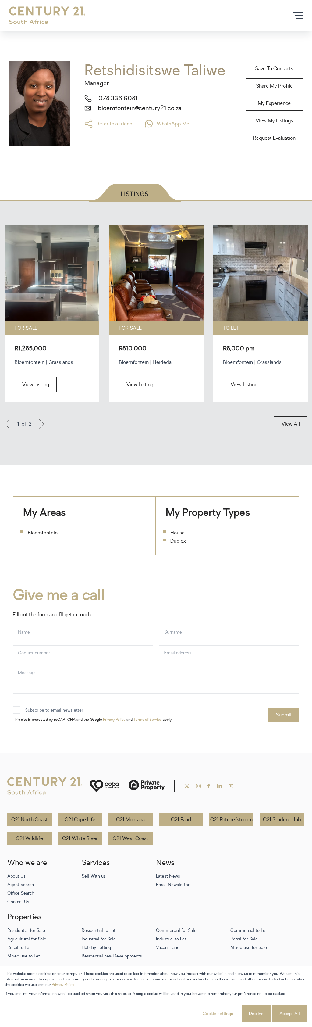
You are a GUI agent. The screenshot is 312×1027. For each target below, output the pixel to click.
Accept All (289, 1014)
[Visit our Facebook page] (208, 786)
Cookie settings (218, 1014)
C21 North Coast (29, 819)
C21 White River (80, 838)
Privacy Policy (114, 719)
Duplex (178, 541)
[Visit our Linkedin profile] (219, 786)
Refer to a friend (114, 123)
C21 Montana (130, 819)
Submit (284, 715)
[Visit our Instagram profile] (198, 786)
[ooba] (104, 786)
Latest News (168, 876)
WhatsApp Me (173, 123)
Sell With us (94, 876)
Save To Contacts (274, 68)
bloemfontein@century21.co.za (139, 108)
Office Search (20, 893)
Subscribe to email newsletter (54, 710)
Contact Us (18, 902)
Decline (256, 1014)
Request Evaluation (274, 138)
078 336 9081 (118, 98)
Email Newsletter (173, 885)
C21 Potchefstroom (231, 819)
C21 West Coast (130, 838)
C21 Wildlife (29, 838)
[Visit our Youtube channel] (231, 786)
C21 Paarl (181, 819)
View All (291, 424)
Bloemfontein (43, 533)
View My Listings (274, 120)
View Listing (35, 384)
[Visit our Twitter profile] (186, 786)
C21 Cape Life (80, 819)
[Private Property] (147, 786)
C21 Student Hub (282, 819)
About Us (16, 876)
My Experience (274, 103)
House (177, 533)
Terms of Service (147, 719)
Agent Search (20, 885)
